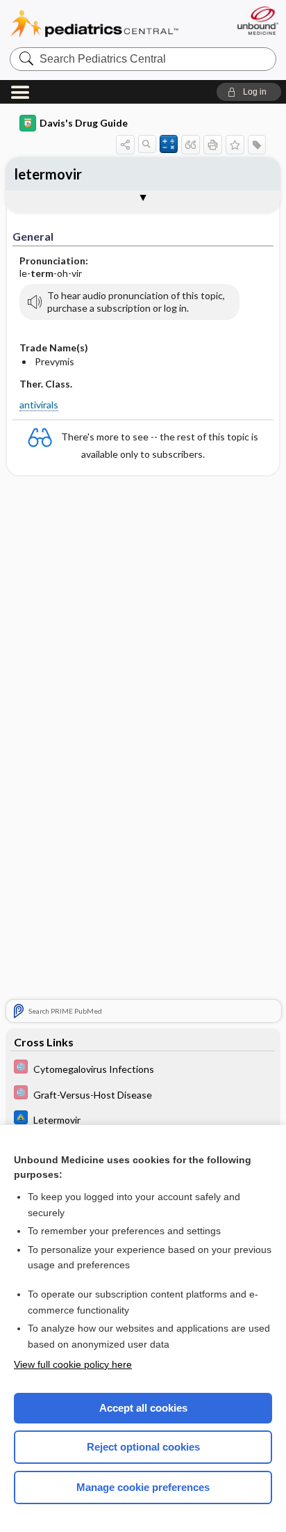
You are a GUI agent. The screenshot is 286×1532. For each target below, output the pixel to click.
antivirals (38, 404)
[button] (249, 92)
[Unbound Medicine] (257, 20)
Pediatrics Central (94, 24)
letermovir (48, 174)
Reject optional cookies (143, 1447)
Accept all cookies (143, 1408)
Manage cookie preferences (143, 1487)
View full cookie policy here (73, 1364)
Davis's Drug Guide (84, 123)
